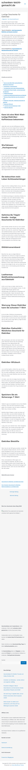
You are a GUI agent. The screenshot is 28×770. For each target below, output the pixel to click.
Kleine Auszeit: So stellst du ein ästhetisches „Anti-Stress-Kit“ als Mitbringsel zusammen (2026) (11, 703)
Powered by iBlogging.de (7, 757)
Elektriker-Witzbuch (8, 104)
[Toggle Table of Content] (3, 81)
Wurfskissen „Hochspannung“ (10, 86)
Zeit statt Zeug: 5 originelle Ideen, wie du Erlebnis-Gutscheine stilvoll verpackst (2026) (13, 695)
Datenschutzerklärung (7, 747)
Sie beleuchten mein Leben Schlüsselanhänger (14, 88)
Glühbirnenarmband (8, 93)
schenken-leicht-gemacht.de (11, 4)
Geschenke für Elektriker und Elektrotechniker (12, 481)
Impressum (4, 742)
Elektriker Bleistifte (8, 107)
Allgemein (4, 19)
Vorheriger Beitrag (14, 491)
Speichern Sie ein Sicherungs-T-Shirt (13, 105)
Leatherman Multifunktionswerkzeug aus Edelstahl (15, 95)
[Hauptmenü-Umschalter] (25, 3)
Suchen (3, 660)
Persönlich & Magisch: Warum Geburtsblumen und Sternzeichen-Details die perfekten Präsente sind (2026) (13, 687)
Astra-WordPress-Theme (18, 765)
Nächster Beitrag (14, 495)
